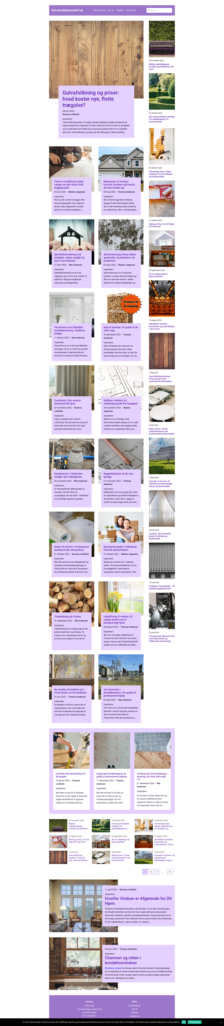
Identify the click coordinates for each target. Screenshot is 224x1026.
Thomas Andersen (126, 192)
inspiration (67, 119)
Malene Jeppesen (76, 192)
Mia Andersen (75, 265)
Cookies (120, 10)
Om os (111, 10)
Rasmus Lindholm (71, 114)
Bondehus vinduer (113, 968)
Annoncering (99, 10)
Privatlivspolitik (194, 1022)
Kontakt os (131, 10)
